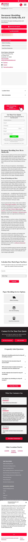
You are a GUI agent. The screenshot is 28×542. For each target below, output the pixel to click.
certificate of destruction (19, 242)
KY (7, 8)
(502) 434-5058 (4, 58)
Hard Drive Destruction (7, 48)
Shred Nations (3, 8)
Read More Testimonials (14, 438)
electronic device (23, 212)
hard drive (15, 212)
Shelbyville (13, 452)
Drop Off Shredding (6, 40)
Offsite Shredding (6, 45)
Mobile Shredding (6, 43)
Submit (14, 136)
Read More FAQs (14, 385)
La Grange (20, 450)
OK (14, 534)
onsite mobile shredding (10, 204)
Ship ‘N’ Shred (11, 209)
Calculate (14, 281)
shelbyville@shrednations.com (8, 60)
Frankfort (13, 450)
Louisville (7, 450)
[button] (26, 502)
